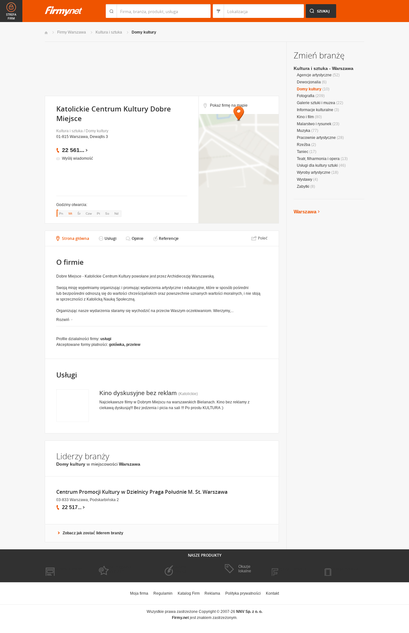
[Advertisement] (161, 68)
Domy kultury (144, 32)
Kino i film (305, 117)
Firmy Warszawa (71, 32)
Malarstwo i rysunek (314, 124)
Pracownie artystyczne (316, 137)
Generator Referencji (178, 569)
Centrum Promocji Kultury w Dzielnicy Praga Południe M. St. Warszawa (142, 492)
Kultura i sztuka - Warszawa (323, 68)
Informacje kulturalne (315, 110)
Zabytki (303, 186)
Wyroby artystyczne (313, 172)
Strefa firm (11, 16)
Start (46, 32)
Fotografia (305, 96)
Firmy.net (63, 11)
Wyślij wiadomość (77, 158)
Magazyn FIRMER (290, 569)
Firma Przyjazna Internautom (118, 569)
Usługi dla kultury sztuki (317, 165)
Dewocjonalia (309, 82)
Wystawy (304, 179)
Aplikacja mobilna (342, 569)
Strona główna (75, 238)
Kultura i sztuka (109, 32)
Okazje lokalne (244, 568)
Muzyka (303, 130)
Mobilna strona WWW (63, 569)
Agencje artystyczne (314, 75)
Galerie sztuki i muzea (316, 103)
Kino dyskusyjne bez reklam (138, 393)
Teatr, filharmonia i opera (318, 158)
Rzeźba (303, 144)
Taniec (302, 151)
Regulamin (163, 593)
